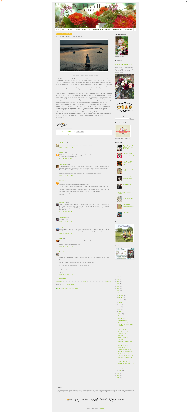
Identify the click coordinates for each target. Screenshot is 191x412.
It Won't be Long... (127, 184)
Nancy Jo (61, 180)
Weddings (77, 29)
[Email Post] (74, 131)
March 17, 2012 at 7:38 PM (65, 211)
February (120, 368)
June (119, 306)
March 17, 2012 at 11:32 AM (66, 158)
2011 (118, 373)
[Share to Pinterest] (82, 132)
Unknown (61, 152)
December (121, 293)
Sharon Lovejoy (63, 251)
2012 (118, 291)
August (120, 302)
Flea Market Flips (117, 29)
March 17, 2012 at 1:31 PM (65, 197)
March (120, 314)
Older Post (108, 281)
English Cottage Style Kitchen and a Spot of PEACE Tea (128, 147)
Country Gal (62, 202)
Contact (84, 29)
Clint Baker (62, 142)
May (119, 309)
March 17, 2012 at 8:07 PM (65, 233)
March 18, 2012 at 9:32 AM (66, 274)
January (120, 370)
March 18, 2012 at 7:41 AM (66, 246)
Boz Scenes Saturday (64, 134)
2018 (118, 277)
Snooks (61, 238)
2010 (118, 375)
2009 (118, 378)
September (121, 299)
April (119, 311)
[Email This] (77, 132)
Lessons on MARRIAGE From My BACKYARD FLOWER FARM (125, 324)
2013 (118, 288)
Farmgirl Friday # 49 (123, 345)
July (119, 304)
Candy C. (61, 227)
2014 (118, 286)
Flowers (70, 29)
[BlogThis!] (78, 132)
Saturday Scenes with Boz (124, 316)
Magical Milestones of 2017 (123, 64)
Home (57, 29)
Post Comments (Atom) (68, 284)
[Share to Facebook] (81, 132)
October (120, 297)
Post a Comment (62, 278)
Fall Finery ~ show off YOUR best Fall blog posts (128, 163)
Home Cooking (128, 29)
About (63, 29)
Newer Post (59, 281)
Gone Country (63, 164)
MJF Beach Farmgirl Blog (96, 29)
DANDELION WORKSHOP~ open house (128, 198)
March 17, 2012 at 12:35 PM (66, 175)
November (121, 295)
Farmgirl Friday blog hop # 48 (125, 351)
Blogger (102, 408)
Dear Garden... (126, 212)
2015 (118, 284)
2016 (118, 281)
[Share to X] (80, 132)
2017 (118, 279)
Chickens (107, 29)
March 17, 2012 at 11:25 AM (66, 147)
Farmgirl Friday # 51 (123, 318)
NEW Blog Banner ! (123, 320)
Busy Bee (120, 335)
